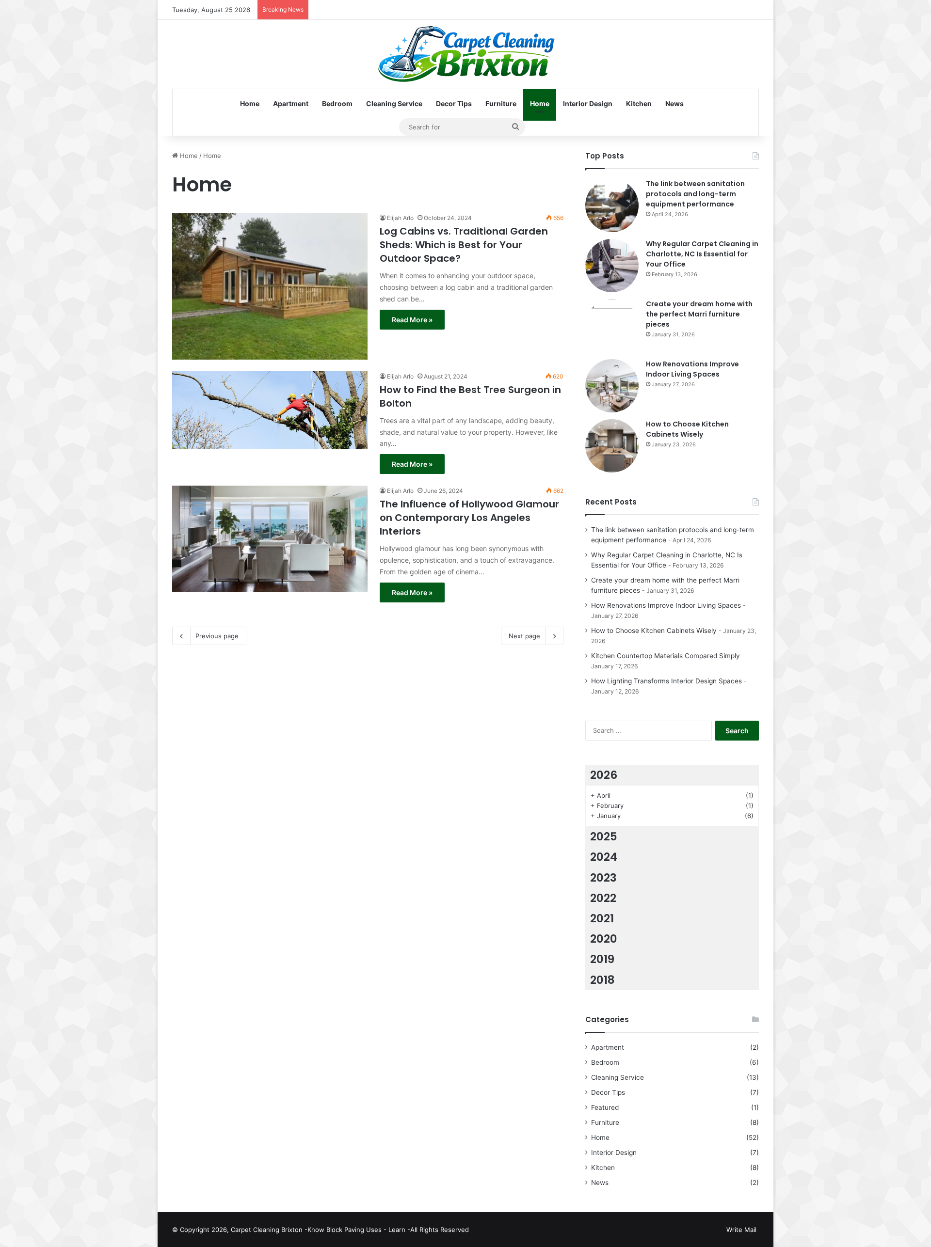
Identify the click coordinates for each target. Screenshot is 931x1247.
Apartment (290, 103)
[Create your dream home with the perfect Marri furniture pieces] (612, 325)
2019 (602, 959)
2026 (603, 775)
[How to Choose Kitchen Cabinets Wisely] (612, 446)
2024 (603, 857)
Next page (524, 636)
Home (249, 103)
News (674, 103)
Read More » (412, 320)
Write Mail (741, 1229)
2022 (603, 898)
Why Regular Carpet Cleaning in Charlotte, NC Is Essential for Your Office (702, 254)
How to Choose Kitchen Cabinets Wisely (687, 429)
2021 (602, 918)
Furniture (500, 103)
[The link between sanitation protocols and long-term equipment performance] (612, 205)
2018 (602, 980)
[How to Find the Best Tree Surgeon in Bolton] (270, 410)
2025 (603, 836)
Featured (605, 1107)
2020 (603, 939)
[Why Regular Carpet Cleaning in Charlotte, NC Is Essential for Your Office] (612, 265)
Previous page (217, 636)
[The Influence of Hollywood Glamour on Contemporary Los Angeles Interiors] (270, 539)
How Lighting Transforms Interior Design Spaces (666, 681)
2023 (603, 877)
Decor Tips (454, 103)
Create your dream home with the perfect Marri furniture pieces (699, 314)
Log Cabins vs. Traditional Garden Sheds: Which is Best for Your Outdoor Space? (464, 244)
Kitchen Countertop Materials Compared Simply (665, 656)
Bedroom (337, 103)
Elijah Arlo (400, 217)
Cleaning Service (394, 103)
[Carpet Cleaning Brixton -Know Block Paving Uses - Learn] (465, 54)
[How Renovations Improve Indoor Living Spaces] (612, 385)
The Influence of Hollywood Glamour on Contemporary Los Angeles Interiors (469, 517)
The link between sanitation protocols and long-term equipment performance (695, 194)
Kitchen (639, 103)
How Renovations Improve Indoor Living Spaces (692, 369)
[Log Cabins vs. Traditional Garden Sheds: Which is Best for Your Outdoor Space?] (270, 286)
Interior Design (587, 103)
